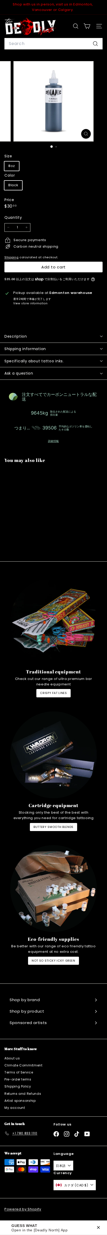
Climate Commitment (23, 1065)
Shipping (11, 257)
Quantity (13, 217)
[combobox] (53, 43)
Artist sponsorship (20, 1100)
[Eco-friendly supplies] (53, 888)
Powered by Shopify (22, 1209)
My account (14, 1107)
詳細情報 (53, 441)
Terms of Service (18, 1072)
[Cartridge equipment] (53, 754)
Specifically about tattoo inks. (34, 361)
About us (12, 1058)
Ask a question (18, 373)
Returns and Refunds (22, 1093)
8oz (11, 165)
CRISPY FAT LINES (53, 693)
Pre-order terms (17, 1079)
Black (13, 185)
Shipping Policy (17, 1086)
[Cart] (87, 26)
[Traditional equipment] (53, 621)
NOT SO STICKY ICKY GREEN (53, 961)
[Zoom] (86, 134)
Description (15, 336)
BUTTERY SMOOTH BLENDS (53, 827)
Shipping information (25, 348)
